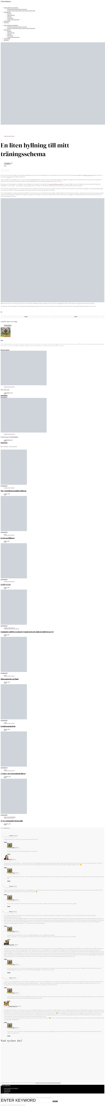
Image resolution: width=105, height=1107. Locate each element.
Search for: (4, 1097)
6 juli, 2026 (6, 587)
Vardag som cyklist (9, 136)
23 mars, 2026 (7, 823)
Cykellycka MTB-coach (13, 19)
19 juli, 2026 (7, 493)
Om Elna (6, 22)
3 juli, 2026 (6, 634)
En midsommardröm (8, 726)
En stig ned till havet (8, 538)
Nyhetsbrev (10, 18)
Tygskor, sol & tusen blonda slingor (13, 773)
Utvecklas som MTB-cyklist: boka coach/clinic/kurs (21, 10)
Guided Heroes (87, 175)
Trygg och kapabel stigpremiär (12, 821)
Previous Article (5, 350)
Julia (10, 859)
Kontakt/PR (7, 12)
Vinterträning (7, 325)
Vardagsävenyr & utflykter (11, 628)
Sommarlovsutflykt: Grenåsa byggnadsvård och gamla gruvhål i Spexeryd (27, 632)
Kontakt (9, 13)
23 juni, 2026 (7, 729)
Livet (5, 534)
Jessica (9, 177)
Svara (5, 842)
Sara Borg (11, 944)
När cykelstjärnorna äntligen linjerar (13, 491)
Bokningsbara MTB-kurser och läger (17, 9)
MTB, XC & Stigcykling (10, 816)
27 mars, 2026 (7, 776)
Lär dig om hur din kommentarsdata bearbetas (48, 1082)
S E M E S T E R (5, 584)
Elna (5, 165)
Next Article (4, 397)
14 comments (7, 163)
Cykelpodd (7, 21)
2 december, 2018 (8, 392)
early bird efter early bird (56, 184)
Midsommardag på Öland (10, 679)
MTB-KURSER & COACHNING (11, 7)
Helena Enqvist (13, 1006)
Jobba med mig (11, 15)
